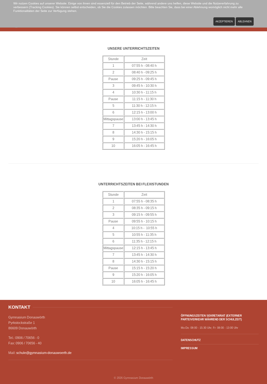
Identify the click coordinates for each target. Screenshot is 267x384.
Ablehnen (245, 21)
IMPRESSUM (189, 348)
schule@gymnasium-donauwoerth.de (44, 353)
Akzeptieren (224, 21)
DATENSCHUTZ (191, 340)
